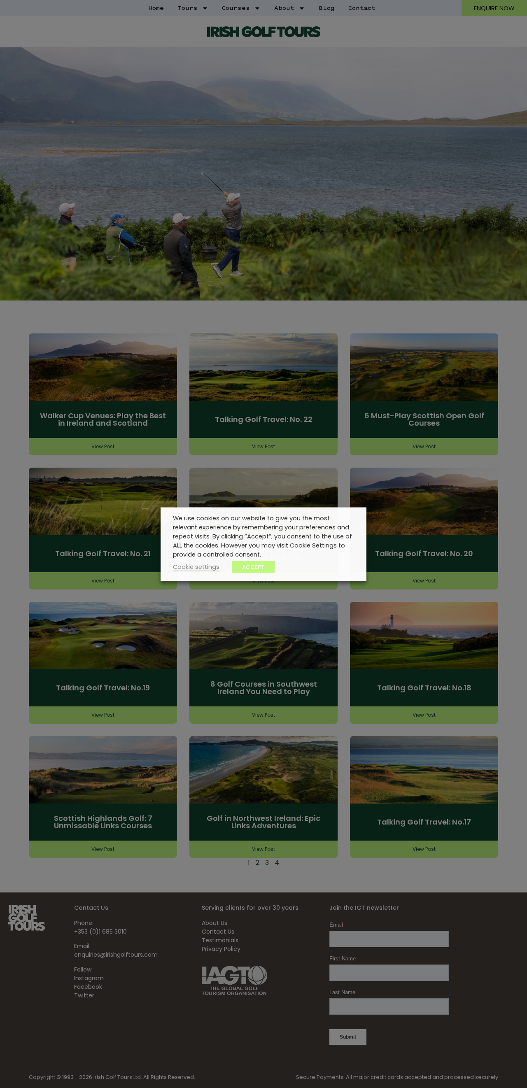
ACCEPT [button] (253, 567)
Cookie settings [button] (196, 566)
